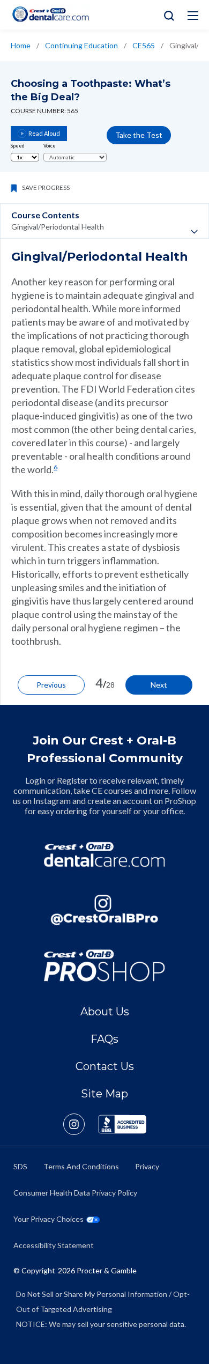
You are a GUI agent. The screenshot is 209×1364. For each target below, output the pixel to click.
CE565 (143, 45)
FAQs (104, 1039)
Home (21, 45)
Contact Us (105, 1066)
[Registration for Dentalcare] (104, 854)
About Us (104, 1011)
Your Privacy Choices (48, 1218)
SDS (20, 1166)
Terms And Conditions (81, 1166)
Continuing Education (81, 45)
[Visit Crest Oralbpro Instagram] (80, 1124)
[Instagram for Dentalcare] (104, 910)
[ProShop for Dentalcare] (104, 965)
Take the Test (138, 134)
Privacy (147, 1166)
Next (159, 684)
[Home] (50, 14)
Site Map (104, 1093)
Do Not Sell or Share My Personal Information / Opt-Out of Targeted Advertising (103, 1301)
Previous (51, 684)
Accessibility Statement (53, 1245)
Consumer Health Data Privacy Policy (75, 1192)
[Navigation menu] (193, 15)
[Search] (166, 14)
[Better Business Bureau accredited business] (122, 1124)
